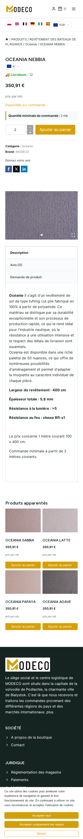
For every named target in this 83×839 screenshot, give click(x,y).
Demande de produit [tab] (26, 277)
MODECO (22, 151)
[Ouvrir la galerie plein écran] (73, 235)
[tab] (42, 235)
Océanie (27, 146)
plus (49, 712)
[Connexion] (54, 9)
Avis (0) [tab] (16, 265)
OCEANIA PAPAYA (20, 602)
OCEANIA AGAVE (56, 602)
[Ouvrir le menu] (73, 8)
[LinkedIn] (24, 169)
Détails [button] (41, 833)
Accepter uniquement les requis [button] (41, 824)
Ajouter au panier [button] (23, 565)
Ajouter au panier (55, 129)
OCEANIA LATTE (56, 540)
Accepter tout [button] (41, 815)
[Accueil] (6, 39)
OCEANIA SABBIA (19, 540)
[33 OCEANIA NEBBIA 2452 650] (41, 215)
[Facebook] (8, 169)
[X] (16, 169)
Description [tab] (19, 252)
